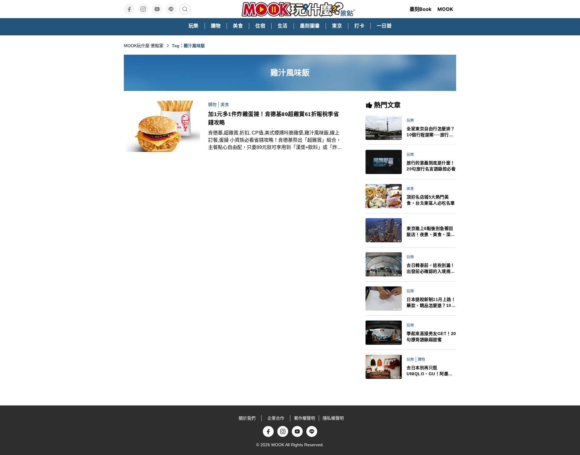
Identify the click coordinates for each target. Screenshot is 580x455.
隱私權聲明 (333, 418)
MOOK (445, 9)
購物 (212, 104)
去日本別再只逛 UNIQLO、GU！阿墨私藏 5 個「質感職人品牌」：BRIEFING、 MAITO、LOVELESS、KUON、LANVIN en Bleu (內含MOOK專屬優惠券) (431, 371)
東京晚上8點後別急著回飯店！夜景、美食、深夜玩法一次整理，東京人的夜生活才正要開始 (431, 231)
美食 (225, 104)
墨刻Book (420, 9)
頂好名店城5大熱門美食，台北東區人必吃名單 (431, 200)
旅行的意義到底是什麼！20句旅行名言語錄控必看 (431, 165)
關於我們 (247, 418)
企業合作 (275, 418)
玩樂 (410, 120)
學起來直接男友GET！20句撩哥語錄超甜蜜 (431, 336)
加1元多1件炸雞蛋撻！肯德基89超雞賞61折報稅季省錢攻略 (273, 118)
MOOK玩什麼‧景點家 (143, 45)
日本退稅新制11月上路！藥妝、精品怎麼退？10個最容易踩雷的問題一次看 (431, 302)
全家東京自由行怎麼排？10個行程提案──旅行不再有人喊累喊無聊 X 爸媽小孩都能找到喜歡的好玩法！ (431, 132)
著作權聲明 (304, 418)
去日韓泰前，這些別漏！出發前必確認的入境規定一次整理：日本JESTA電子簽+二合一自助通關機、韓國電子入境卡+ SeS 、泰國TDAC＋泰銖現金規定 (431, 268)
